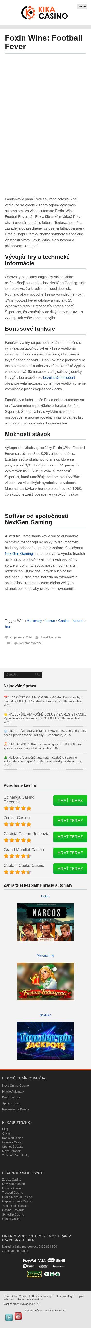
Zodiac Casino (17, 817)
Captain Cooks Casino (24, 865)
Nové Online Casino (15, 1085)
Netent (45, 896)
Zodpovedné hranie (15, 1251)
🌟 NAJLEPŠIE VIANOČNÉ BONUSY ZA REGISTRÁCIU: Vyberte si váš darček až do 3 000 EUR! (45, 716)
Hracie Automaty (13, 1091)
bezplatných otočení (58, 377)
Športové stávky (12, 1146)
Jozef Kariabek (50, 637)
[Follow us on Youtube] (18, 1316)
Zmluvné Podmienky (15, 1155)
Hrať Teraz (70, 800)
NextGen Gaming (19, 554)
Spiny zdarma (11, 1103)
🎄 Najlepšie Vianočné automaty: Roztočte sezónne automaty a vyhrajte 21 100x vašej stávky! (40, 759)
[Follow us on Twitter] (9, 1317)
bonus (50, 621)
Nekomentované (30, 643)
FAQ (5, 1129)
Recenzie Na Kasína (15, 1109)
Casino (63, 621)
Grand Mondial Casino (24, 849)
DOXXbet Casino (13, 1184)
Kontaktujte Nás (12, 1138)
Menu (82, 6)
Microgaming (45, 955)
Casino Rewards (13, 1210)
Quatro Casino (11, 1219)
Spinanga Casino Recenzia (19, 799)
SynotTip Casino (13, 1214)
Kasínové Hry (11, 1097)
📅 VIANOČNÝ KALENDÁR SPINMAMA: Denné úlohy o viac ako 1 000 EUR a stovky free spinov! (43, 699)
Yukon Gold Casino (15, 1205)
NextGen (45, 1015)
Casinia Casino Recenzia (26, 833)
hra (7, 626)
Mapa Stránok (11, 1151)
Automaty (34, 621)
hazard (78, 621)
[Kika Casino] (45, 12)
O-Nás (6, 1133)
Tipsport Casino (12, 1192)
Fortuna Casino (12, 1188)
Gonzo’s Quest (12, 1142)
